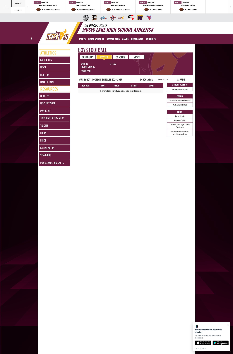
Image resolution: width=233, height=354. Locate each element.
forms (43, 133)
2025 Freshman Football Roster (180, 100)
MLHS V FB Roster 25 (180, 104)
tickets (44, 125)
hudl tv (44, 96)
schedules (46, 60)
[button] (47, 6)
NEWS (137, 57)
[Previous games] (27, 6)
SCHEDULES (87, 57)
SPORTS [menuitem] (82, 39)
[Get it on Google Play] (221, 343)
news (43, 67)
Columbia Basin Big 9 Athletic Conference (180, 126)
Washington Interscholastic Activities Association (180, 132)
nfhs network (48, 103)
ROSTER (104, 57)
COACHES (120, 57)
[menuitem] (84, 18)
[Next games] (230, 6)
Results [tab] (18, 10)
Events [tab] (18, 3)
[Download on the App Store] (203, 343)
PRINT (182, 79)
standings (45, 155)
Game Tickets (179, 116)
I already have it (201, 348)
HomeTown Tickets (180, 120)
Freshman (86, 70)
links (43, 140)
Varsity (84, 63)
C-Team (113, 63)
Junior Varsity (88, 67)
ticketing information (52, 118)
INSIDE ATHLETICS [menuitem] (96, 39)
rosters (44, 75)
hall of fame (47, 82)
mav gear (45, 111)
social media (47, 148)
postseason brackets (52, 163)
